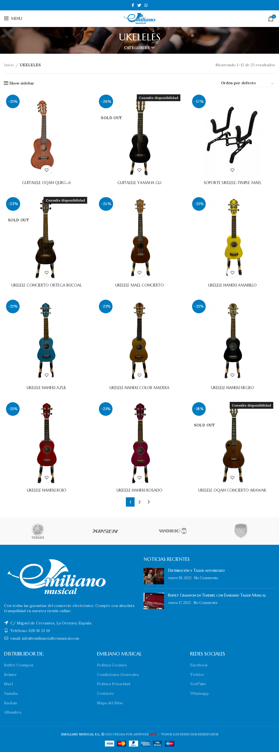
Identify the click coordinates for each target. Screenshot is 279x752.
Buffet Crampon (18, 665)
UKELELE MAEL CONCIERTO (139, 285)
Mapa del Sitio (110, 702)
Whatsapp (199, 693)
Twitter (197, 674)
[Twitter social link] (139, 5)
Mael (8, 683)
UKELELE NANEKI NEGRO (232, 387)
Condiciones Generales (118, 674)
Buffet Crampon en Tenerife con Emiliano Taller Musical (217, 595)
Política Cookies (112, 665)
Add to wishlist (46, 170)
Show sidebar (21, 83)
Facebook (199, 665)
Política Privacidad (113, 683)
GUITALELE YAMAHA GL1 (139, 182)
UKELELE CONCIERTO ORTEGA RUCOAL (46, 285)
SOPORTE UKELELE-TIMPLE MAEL (232, 182)
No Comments (206, 578)
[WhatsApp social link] (146, 5)
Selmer (10, 674)
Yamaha (11, 693)
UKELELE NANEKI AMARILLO (232, 285)
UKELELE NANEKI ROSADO (139, 490)
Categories (137, 48)
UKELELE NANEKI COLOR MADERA (139, 387)
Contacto (105, 693)
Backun (10, 702)
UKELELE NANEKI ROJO (46, 490)
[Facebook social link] (133, 5)
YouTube (198, 683)
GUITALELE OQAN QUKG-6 (46, 182)
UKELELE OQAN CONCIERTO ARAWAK (232, 490)
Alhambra (12, 712)
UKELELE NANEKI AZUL (46, 387)
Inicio (9, 64)
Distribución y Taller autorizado (196, 570)
